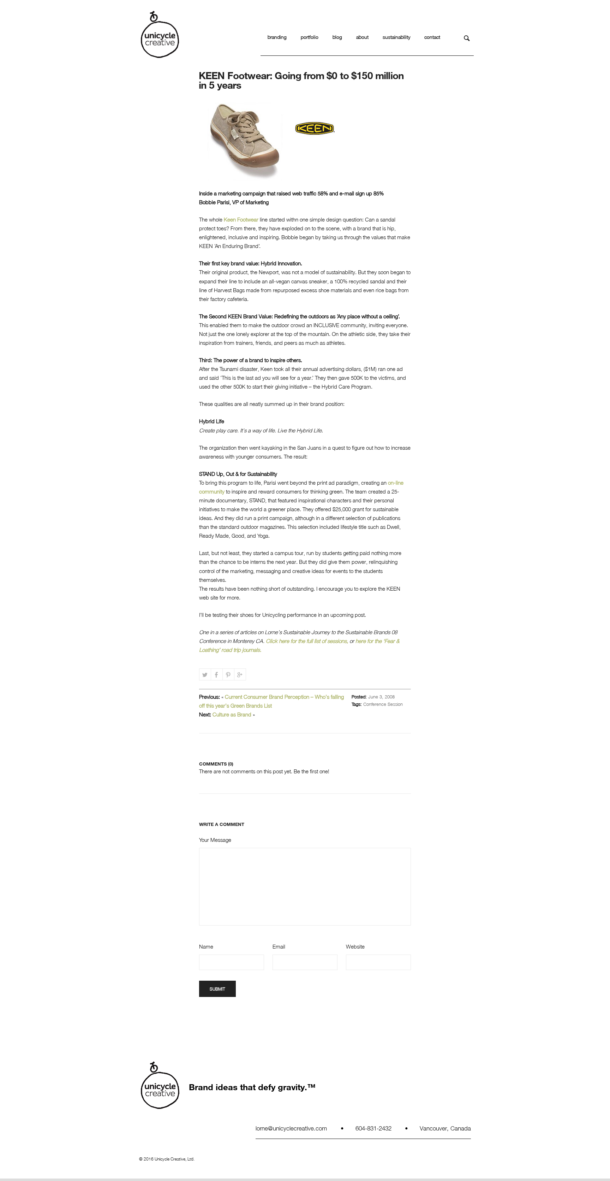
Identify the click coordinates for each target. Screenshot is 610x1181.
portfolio (309, 37)
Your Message (215, 840)
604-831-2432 (373, 1128)
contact (432, 37)
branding (277, 37)
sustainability (396, 37)
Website (355, 946)
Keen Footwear (241, 219)
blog (337, 37)
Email (279, 946)
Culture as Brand (232, 714)
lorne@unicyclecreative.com (291, 1128)
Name (206, 946)
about (362, 37)
